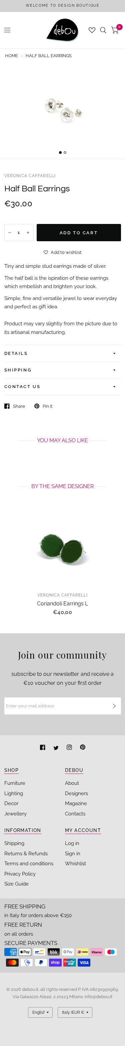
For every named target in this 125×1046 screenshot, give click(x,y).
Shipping (14, 843)
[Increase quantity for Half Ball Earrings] (28, 232)
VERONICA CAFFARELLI (30, 175)
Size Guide (16, 884)
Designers (76, 793)
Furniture (14, 783)
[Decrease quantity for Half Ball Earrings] (10, 232)
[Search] (103, 30)
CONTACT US (22, 386)
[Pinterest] (82, 748)
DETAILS (16, 353)
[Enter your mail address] (114, 706)
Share (19, 406)
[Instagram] (70, 748)
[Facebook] (43, 748)
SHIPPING (18, 369)
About (72, 783)
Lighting (13, 793)
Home (11, 55)
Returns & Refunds (26, 854)
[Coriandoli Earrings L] (62, 548)
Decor (11, 803)
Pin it (47, 406)
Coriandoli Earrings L (62, 603)
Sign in (72, 854)
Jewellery (15, 814)
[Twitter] (56, 748)
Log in (72, 843)
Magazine (76, 803)
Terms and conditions (28, 864)
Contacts (75, 814)
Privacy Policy (20, 874)
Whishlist (75, 864)
